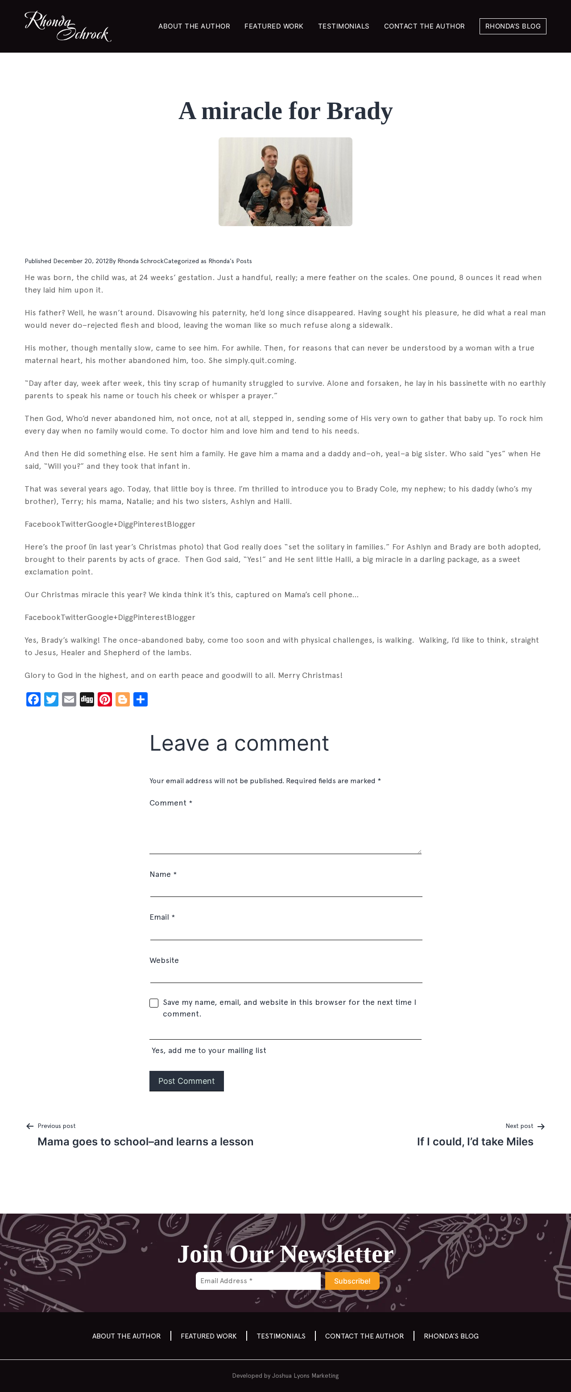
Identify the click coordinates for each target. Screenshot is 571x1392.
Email (162, 916)
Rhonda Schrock (140, 260)
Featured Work (274, 26)
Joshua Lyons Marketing (305, 1375)
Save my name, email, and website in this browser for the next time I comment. (289, 1007)
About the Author (194, 26)
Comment (170, 802)
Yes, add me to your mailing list (207, 1050)
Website (164, 960)
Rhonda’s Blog (513, 26)
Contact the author (424, 26)
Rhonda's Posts (230, 260)
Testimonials (344, 26)
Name (163, 874)
